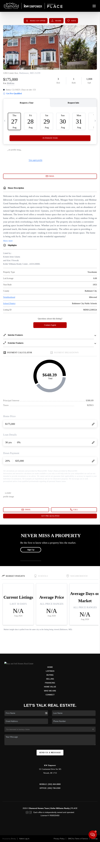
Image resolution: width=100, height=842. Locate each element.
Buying (50, 675)
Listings (50, 671)
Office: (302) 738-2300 (50, 788)
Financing (50, 683)
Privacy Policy (59, 839)
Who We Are (50, 691)
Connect (50, 695)
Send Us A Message (50, 753)
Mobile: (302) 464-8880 (50, 784)
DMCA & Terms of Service (78, 839)
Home (50, 667)
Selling (50, 679)
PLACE (74, 808)
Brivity (13, 839)
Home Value (50, 687)
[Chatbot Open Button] (93, 834)
